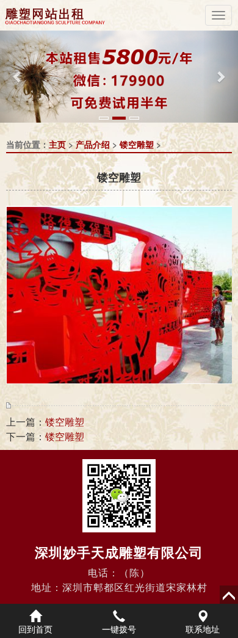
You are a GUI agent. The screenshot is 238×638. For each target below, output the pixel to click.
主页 (57, 144)
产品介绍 (93, 144)
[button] (18, 77)
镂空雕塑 (137, 144)
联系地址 (203, 629)
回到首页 (35, 629)
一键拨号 (119, 629)
